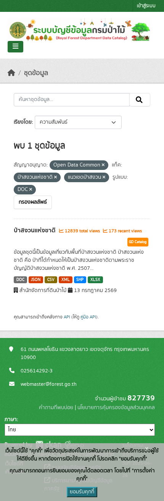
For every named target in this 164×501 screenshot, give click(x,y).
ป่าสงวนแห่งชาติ (35, 230)
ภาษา (11, 419)
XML (65, 280)
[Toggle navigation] (15, 46)
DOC (20, 280)
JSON (35, 280)
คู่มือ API (88, 316)
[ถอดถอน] (103, 165)
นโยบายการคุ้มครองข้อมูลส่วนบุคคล (116, 407)
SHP (80, 280)
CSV (51, 280)
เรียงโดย (23, 122)
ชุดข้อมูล (36, 73)
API (67, 316)
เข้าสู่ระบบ (146, 6)
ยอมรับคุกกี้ (82, 492)
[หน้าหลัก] (11, 73)
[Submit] (139, 100)
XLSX (95, 280)
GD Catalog (138, 242)
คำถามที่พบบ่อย (56, 407)
